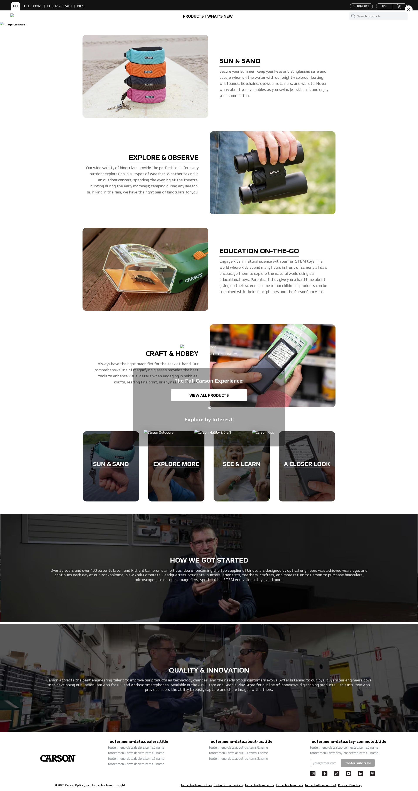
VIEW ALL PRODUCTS (209, 395)
